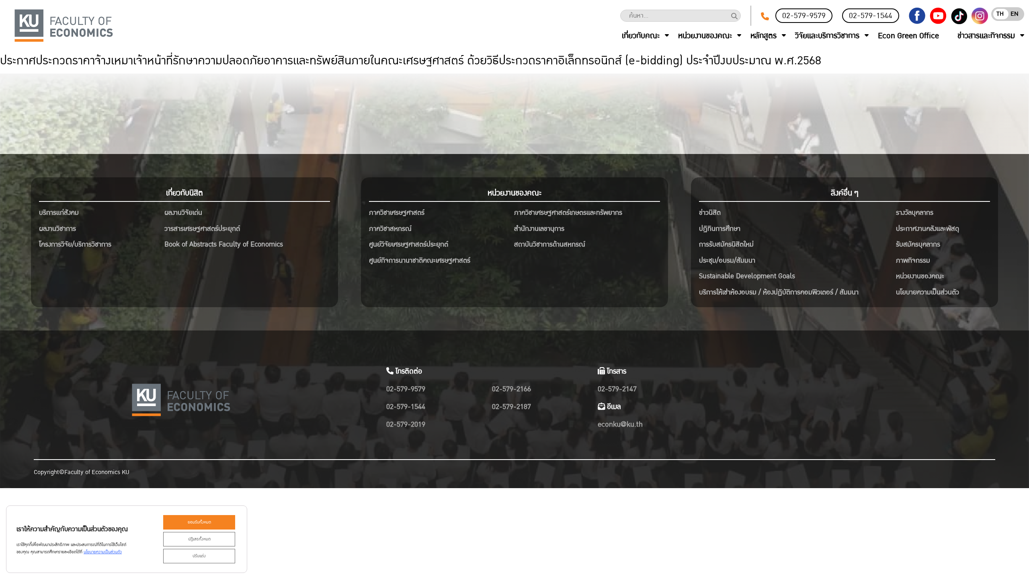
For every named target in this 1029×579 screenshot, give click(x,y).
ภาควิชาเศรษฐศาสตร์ (396, 212)
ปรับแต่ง (199, 556)
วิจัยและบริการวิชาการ (827, 35)
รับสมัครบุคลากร (918, 244)
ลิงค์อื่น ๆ (845, 193)
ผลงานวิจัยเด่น (183, 212)
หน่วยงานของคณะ (705, 35)
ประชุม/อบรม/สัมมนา (727, 260)
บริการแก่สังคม (59, 212)
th (1000, 14)
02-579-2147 (617, 389)
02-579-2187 (511, 407)
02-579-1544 (870, 15)
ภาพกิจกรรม (913, 260)
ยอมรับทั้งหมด (199, 522)
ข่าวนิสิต (710, 212)
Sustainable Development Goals (747, 276)
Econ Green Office (908, 35)
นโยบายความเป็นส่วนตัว (927, 292)
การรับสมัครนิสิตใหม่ (726, 244)
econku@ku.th (620, 424)
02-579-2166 (511, 389)
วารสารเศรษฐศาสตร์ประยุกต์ (202, 228)
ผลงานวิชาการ (57, 228)
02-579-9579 (804, 15)
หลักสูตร (763, 35)
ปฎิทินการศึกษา (719, 228)
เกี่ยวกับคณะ (641, 35)
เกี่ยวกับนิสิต (184, 193)
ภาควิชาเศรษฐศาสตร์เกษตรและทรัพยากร (568, 212)
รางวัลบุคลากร (914, 212)
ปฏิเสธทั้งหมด (199, 539)
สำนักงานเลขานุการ (539, 228)
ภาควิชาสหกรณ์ (390, 228)
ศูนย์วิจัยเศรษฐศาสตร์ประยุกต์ (408, 244)
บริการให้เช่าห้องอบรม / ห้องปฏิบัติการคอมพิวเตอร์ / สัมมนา (779, 292)
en (1015, 14)
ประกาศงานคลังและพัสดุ (927, 228)
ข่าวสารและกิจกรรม (986, 35)
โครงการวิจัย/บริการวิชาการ (75, 244)
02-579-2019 (405, 424)
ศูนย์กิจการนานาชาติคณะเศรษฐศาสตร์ (419, 260)
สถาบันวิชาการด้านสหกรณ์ (549, 244)
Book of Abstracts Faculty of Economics (223, 244)
